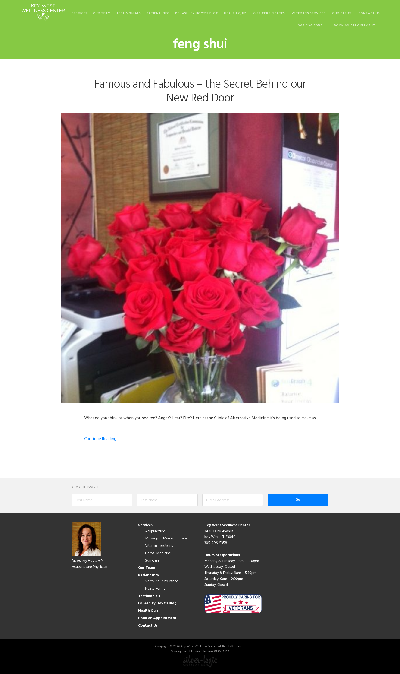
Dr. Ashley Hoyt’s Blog (157, 603)
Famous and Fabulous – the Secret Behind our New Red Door (200, 91)
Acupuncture (155, 531)
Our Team (146, 568)
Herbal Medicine (158, 553)
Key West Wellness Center (43, 12)
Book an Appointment (157, 618)
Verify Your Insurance (161, 581)
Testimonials (149, 596)
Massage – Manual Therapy (166, 538)
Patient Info (148, 575)
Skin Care (152, 561)
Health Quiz (148, 611)
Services (145, 525)
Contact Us (148, 626)
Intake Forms (155, 589)
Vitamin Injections (159, 546)
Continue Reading (100, 439)
